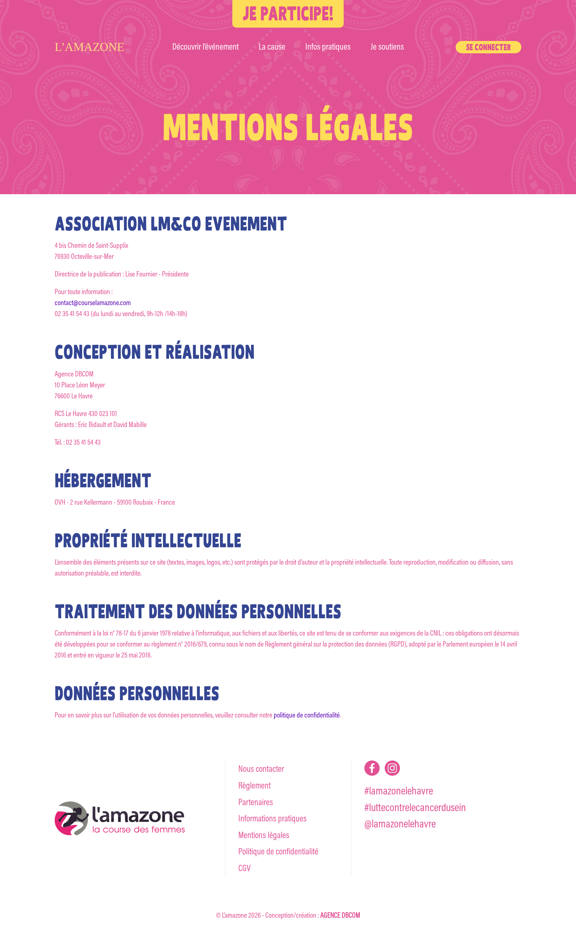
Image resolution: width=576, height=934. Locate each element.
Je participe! (288, 13)
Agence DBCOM (340, 915)
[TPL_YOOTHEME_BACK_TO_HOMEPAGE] (100, 46)
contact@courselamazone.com (93, 302)
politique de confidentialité (307, 714)
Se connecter (488, 47)
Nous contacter (261, 768)
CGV (244, 867)
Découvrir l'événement (205, 46)
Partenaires (255, 801)
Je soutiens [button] (387, 46)
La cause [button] (272, 46)
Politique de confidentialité (278, 851)
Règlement (254, 785)
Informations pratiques (272, 818)
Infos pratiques (328, 46)
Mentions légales (263, 834)
